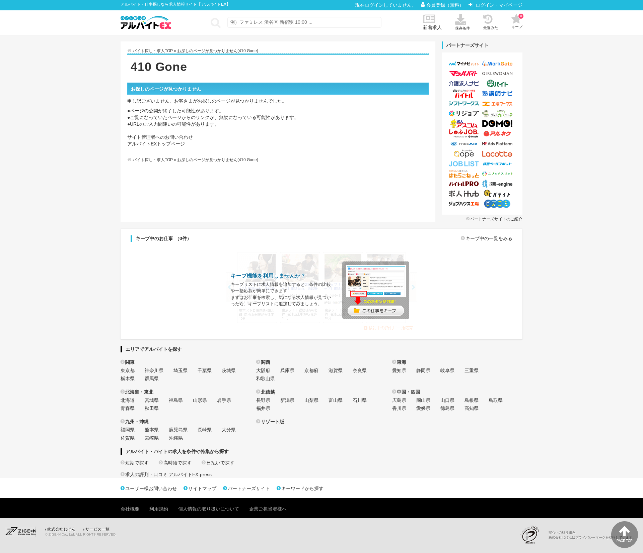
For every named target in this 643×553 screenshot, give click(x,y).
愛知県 (399, 370)
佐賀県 (128, 438)
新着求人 (432, 27)
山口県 (447, 400)
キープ (516, 21)
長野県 (263, 400)
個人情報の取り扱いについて (208, 509)
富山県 (336, 400)
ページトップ (624, 534)
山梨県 (311, 400)
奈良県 (360, 370)
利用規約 (158, 509)
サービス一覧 (97, 529)
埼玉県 (180, 370)
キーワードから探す (302, 488)
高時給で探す (177, 462)
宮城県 (152, 400)
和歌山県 (265, 378)
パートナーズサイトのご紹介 (496, 219)
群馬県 (152, 378)
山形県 (200, 400)
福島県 (176, 400)
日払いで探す (220, 462)
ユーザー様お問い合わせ (151, 488)
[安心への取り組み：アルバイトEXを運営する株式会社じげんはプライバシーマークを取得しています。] (532, 535)
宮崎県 (152, 438)
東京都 (128, 370)
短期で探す (137, 462)
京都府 (311, 370)
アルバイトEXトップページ (156, 143)
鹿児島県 (178, 429)
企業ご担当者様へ (268, 509)
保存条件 (462, 28)
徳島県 (447, 408)
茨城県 (229, 370)
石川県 (360, 400)
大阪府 (263, 370)
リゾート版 (272, 421)
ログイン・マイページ (499, 5)
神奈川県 (154, 370)
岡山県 (423, 400)
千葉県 (205, 370)
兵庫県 (287, 370)
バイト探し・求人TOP (153, 50)
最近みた (490, 28)
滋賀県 (336, 370)
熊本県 (152, 429)
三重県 (472, 370)
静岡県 (423, 370)
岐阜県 (447, 370)
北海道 (128, 400)
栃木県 (128, 378)
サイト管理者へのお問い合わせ (160, 137)
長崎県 (205, 429)
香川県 (399, 408)
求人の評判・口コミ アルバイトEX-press (168, 474)
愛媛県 (423, 408)
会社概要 (130, 509)
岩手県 (224, 400)
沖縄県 (176, 438)
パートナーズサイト (249, 488)
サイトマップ (202, 488)
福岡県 (128, 429)
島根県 (472, 400)
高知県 (472, 408)
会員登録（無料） (445, 5)
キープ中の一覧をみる (489, 238)
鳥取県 (496, 400)
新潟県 (287, 400)
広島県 (399, 400)
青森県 (128, 408)
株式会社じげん (61, 529)
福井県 (263, 408)
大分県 (229, 429)
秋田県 (152, 408)
